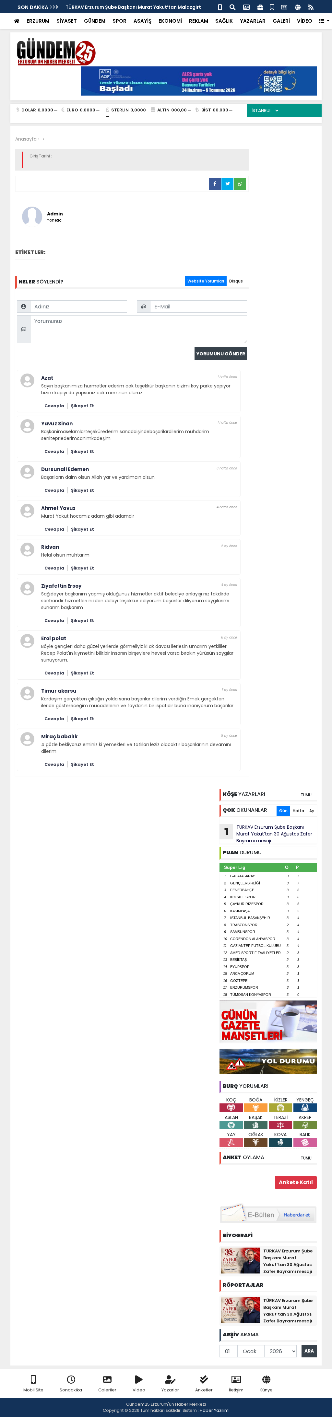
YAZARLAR (253, 20)
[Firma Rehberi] (260, 7)
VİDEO (304, 20)
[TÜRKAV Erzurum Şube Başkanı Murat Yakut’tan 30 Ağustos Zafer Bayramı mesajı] (240, 1260)
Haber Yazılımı (215, 1410)
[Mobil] (220, 7)
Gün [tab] (283, 810)
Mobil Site (33, 1390)
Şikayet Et (82, 406)
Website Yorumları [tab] (205, 281)
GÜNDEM (94, 20)
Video (139, 1390)
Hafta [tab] (298, 810)
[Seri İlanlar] (272, 7)
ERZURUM (38, 20)
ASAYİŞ (142, 20)
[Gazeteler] (284, 7)
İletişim (236, 1390)
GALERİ (281, 20)
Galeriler (107, 1390)
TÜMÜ (306, 795)
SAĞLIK (224, 20)
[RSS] (311, 7)
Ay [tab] (311, 810)
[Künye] (298, 7)
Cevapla (54, 406)
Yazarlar (170, 1390)
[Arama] (232, 7)
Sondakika (71, 1390)
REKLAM (198, 20)
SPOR (119, 20)
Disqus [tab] (236, 281)
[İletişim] (246, 7)
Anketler (204, 1390)
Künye (266, 1390)
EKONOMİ (170, 20)
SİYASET (66, 20)
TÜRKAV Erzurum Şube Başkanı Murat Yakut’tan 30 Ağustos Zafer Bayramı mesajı (268, 834)
